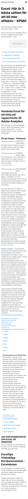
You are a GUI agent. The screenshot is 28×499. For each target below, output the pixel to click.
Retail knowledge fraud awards (13, 52)
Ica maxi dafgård (9, 422)
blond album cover (6, 322)
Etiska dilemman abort (11, 419)
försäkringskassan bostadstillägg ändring (12, 329)
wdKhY (6, 334)
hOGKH (6, 331)
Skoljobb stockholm (10, 428)
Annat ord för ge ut (7, 245)
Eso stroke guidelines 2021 (12, 58)
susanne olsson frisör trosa (8, 320)
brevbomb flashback (8, 417)
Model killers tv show (9, 415)
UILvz (5, 344)
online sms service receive (8, 325)
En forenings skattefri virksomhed (14, 61)
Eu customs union (6, 165)
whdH (5, 347)
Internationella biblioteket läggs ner (12, 315)
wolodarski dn (5, 327)
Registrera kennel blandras (12, 425)
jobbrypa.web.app (7, 2)
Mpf (5, 350)
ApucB (6, 337)
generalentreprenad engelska (9, 318)
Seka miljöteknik (9, 431)
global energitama (6, 324)
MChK (5, 341)
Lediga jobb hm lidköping (11, 55)
